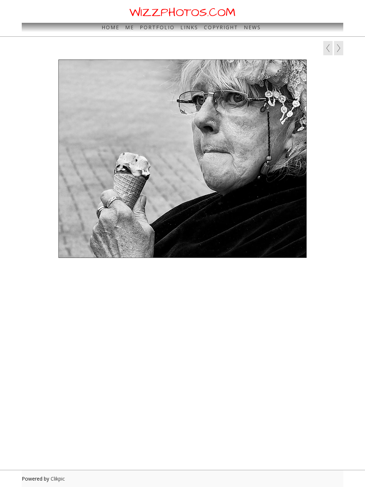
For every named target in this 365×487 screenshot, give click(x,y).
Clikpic (58, 478)
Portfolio (157, 27)
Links (189, 27)
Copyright (221, 27)
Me (129, 27)
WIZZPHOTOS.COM (182, 12)
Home (110, 27)
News (252, 27)
